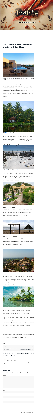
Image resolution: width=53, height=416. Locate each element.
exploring (22, 318)
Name (4, 390)
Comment (5, 375)
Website (4, 400)
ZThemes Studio (30, 412)
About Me (23, 37)
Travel (4, 343)
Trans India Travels (22, 337)
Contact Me (29, 37)
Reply (31, 365)
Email (4, 395)
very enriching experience (12, 90)
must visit (17, 137)
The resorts (13, 241)
